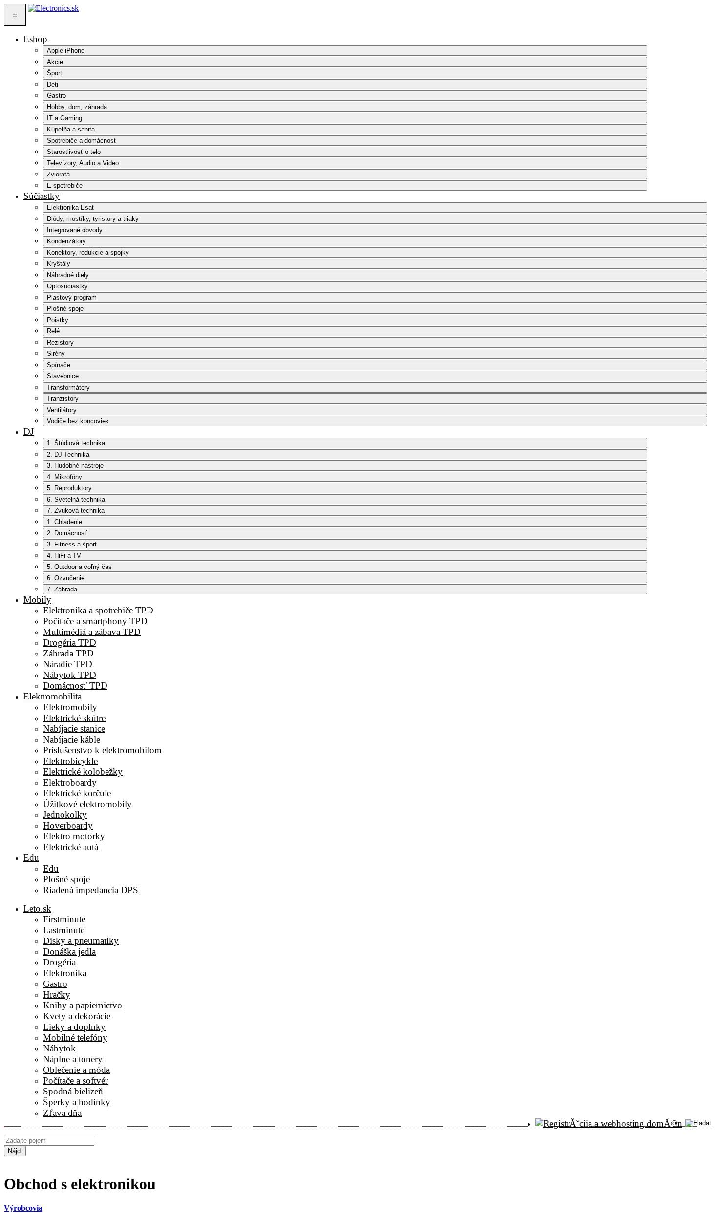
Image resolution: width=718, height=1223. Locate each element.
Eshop (35, 39)
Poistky (57, 320)
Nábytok (59, 1048)
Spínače (58, 365)
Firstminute (64, 919)
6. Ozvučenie (65, 578)
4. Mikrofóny (64, 476)
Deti (52, 84)
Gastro (56, 95)
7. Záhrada (62, 589)
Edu (31, 857)
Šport (54, 73)
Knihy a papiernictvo (82, 1005)
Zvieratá (58, 174)
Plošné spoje (65, 308)
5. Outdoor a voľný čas (79, 566)
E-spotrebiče (65, 185)
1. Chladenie (64, 521)
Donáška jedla (69, 951)
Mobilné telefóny (75, 1037)
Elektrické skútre (74, 718)
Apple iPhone (65, 50)
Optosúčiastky (67, 286)
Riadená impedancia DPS (90, 890)
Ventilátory (62, 410)
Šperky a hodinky (76, 1102)
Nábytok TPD (69, 675)
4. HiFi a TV (64, 555)
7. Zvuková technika (76, 510)
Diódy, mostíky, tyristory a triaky (93, 218)
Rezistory (60, 342)
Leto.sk (37, 908)
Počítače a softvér (75, 1080)
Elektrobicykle (70, 761)
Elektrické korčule (77, 793)
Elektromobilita (52, 696)
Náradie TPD (67, 664)
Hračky (56, 994)
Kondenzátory (66, 241)
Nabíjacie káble (71, 739)
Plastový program (72, 297)
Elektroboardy (70, 782)
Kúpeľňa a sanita (71, 129)
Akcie (55, 62)
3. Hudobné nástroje (75, 465)
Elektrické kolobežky (83, 771)
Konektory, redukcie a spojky (88, 252)
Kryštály (58, 263)
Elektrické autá (70, 847)
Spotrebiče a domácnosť (81, 140)
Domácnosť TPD (75, 685)
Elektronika (64, 973)
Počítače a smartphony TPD (95, 621)
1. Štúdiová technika (76, 443)
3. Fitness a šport (72, 544)
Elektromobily (70, 707)
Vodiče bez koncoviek (78, 421)
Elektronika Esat (70, 207)
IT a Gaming (64, 118)
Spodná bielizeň (73, 1091)
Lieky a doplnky (74, 1027)
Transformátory (68, 387)
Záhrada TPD (68, 653)
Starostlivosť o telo (74, 151)
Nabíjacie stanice (74, 728)
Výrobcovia (23, 1208)
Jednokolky (65, 814)
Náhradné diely (68, 275)
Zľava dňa (62, 1113)
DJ (28, 431)
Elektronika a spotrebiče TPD (98, 610)
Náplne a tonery (73, 1059)
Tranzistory (63, 398)
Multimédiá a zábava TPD (92, 632)
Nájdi (15, 1151)
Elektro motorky (74, 836)
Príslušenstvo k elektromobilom (102, 750)
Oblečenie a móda (76, 1070)
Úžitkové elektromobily (87, 804)
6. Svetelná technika (76, 499)
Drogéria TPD (69, 642)
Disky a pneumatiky (81, 941)
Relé (53, 331)
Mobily (37, 599)
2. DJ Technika (68, 454)
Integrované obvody (75, 230)
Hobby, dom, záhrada (77, 106)
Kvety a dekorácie (76, 1016)
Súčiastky (41, 196)
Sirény (56, 353)
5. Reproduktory (69, 488)
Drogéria (59, 962)
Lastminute (63, 930)
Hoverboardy (68, 825)
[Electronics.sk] (53, 15)
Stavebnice (63, 376)
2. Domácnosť (67, 533)
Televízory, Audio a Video (83, 163)
